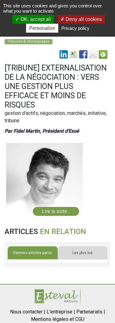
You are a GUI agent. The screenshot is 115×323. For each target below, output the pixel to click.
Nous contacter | (27, 312)
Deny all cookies (83, 19)
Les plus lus (82, 253)
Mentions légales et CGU (57, 319)
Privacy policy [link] (75, 28)
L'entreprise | (61, 312)
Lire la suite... (56, 211)
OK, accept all (35, 19)
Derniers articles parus (32, 253)
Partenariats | (90, 312)
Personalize (42, 28)
